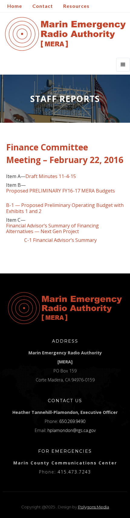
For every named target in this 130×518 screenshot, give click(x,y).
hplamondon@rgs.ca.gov (71, 430)
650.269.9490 (72, 421)
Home (14, 6)
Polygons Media (93, 506)
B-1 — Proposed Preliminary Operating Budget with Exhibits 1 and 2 (65, 208)
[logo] (65, 308)
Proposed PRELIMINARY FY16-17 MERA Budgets (60, 191)
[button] (123, 65)
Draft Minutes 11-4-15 (50, 176)
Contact (42, 6)
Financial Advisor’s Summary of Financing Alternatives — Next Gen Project (52, 228)
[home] (64, 34)
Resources (76, 6)
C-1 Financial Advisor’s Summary (51, 240)
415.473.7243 (74, 472)
